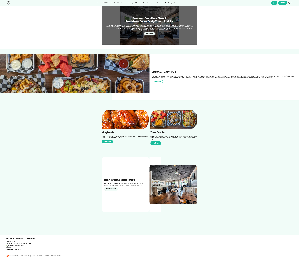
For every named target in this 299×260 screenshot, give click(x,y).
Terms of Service (24, 256)
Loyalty (152, 3)
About (158, 3)
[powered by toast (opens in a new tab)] (12, 256)
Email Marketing (167, 3)
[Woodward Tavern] (8, 3)
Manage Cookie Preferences (52, 256)
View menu (9, 249)
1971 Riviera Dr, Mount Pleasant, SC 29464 (18, 243)
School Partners (179, 3)
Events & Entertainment (118, 3)
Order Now (282, 3)
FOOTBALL (106, 3)
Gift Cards (138, 3)
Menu (98, 3)
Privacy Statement (37, 256)
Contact (145, 3)
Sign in (290, 3)
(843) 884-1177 (10, 241)
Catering (130, 3)
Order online (17, 249)
